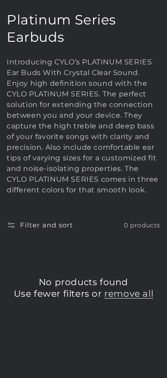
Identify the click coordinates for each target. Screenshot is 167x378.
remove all (128, 293)
